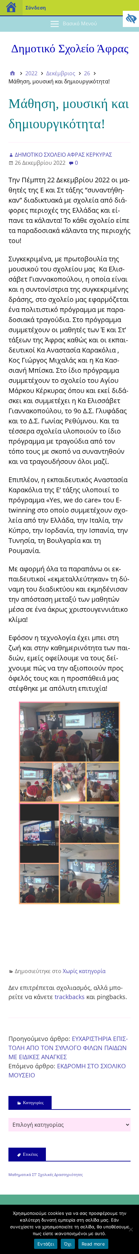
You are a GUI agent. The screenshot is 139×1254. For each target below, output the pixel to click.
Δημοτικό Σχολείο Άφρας (69, 48)
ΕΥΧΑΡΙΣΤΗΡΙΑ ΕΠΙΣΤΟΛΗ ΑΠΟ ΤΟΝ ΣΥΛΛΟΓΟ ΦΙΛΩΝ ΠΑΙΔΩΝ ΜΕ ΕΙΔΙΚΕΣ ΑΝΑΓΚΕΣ (68, 1048)
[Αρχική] (12, 73)
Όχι (68, 1244)
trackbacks (70, 997)
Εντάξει (45, 1244)
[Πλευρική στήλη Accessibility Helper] (131, 19)
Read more (93, 1244)
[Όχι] (130, 1229)
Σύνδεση (35, 7)
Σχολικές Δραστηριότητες (60, 1174)
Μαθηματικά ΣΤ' (22, 1174)
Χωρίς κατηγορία (84, 971)
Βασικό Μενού (80, 23)
